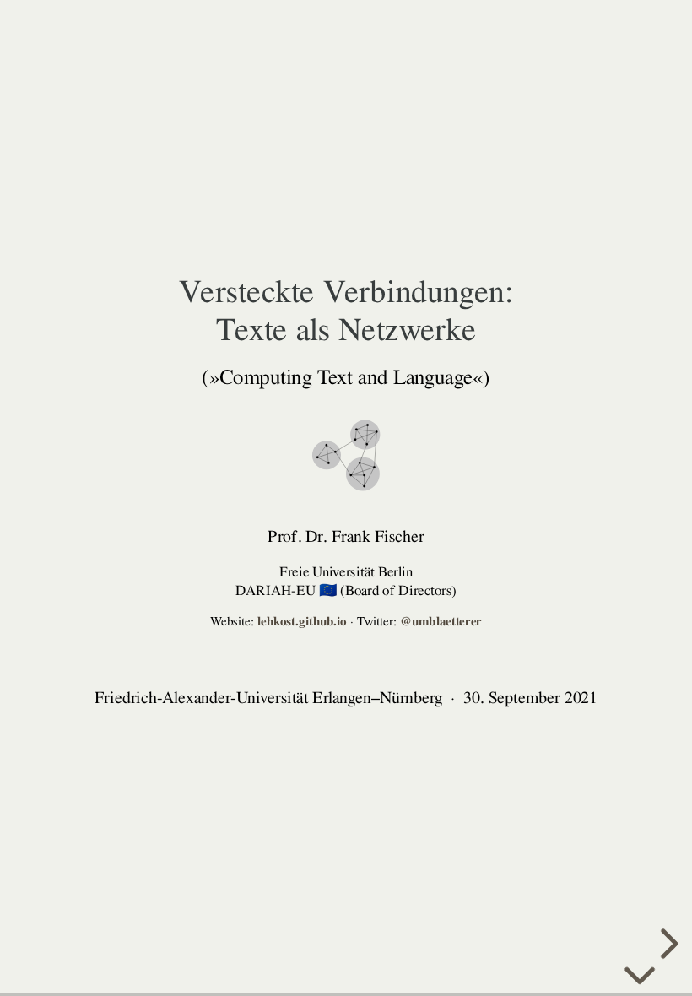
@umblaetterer (441, 621)
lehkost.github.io (302, 621)
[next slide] (666, 943)
